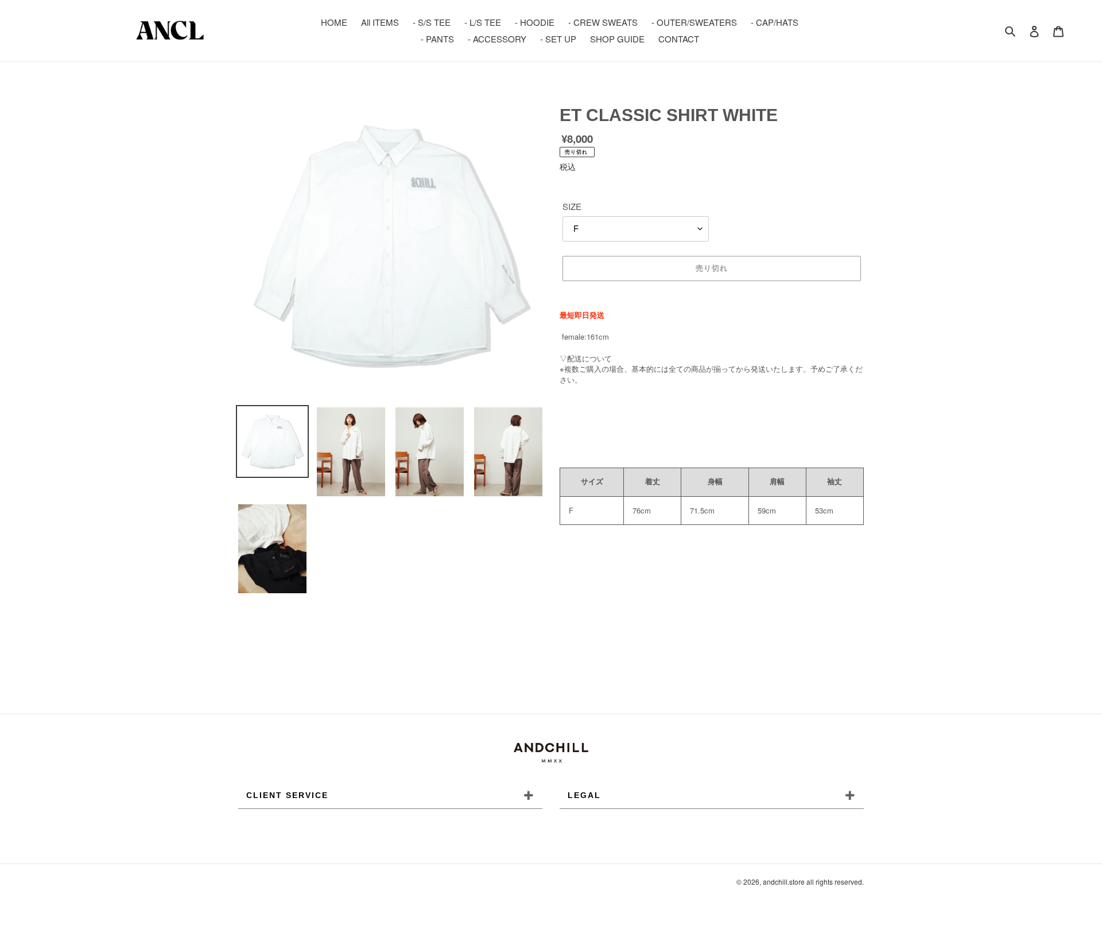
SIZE (571, 206)
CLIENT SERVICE (390, 795)
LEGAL (712, 795)
